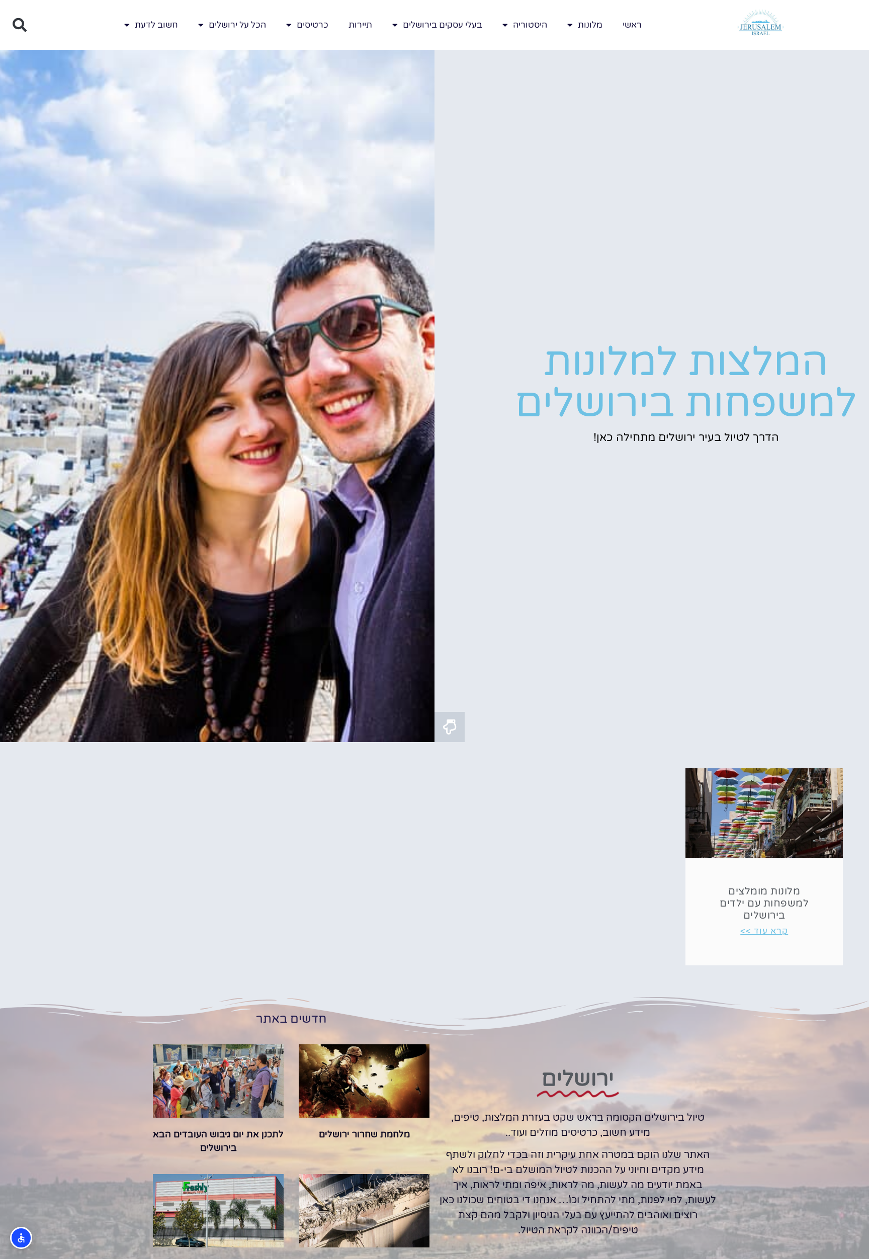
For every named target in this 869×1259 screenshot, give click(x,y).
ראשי (632, 25)
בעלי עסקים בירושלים (442, 25)
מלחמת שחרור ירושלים (364, 1134)
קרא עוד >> (764, 931)
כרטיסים (312, 25)
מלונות (590, 25)
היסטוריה (530, 25)
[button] (20, 25)
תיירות (360, 25)
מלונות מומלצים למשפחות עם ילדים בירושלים (764, 903)
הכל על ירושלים (237, 25)
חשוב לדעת (156, 25)
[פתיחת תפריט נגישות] (21, 1238)
